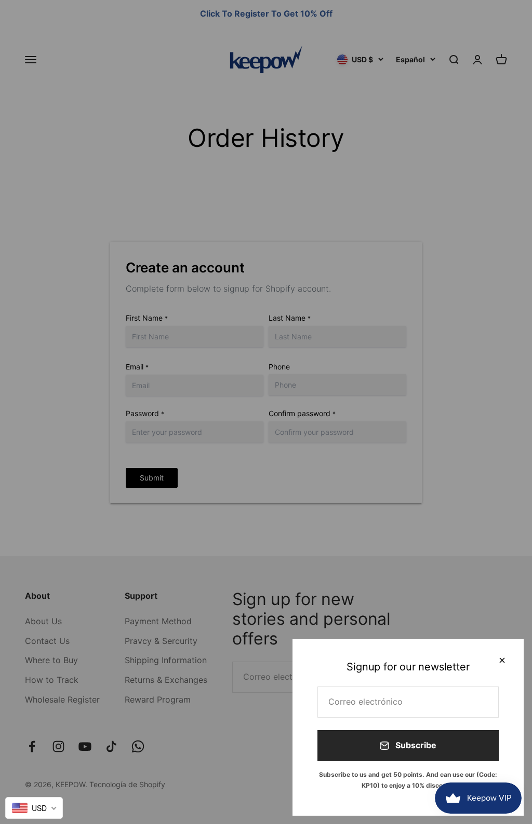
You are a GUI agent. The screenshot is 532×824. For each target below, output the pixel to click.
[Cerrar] (502, 660)
